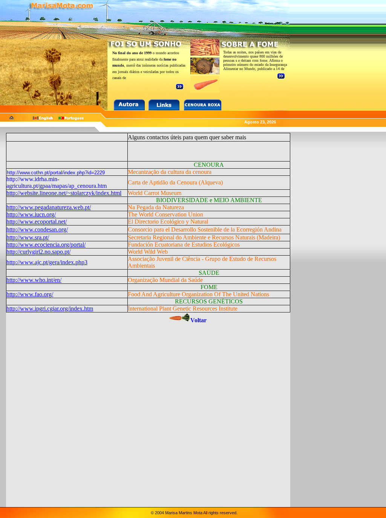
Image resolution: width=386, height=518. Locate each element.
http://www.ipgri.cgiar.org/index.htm (49, 308)
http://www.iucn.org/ (31, 214)
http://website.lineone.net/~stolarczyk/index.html (63, 193)
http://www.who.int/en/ (33, 280)
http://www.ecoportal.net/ (36, 221)
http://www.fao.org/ (29, 294)
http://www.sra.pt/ (27, 237)
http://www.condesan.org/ (37, 229)
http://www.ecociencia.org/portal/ (46, 244)
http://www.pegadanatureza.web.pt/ (48, 207)
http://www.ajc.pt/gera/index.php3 (46, 262)
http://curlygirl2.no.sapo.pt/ (38, 251)
